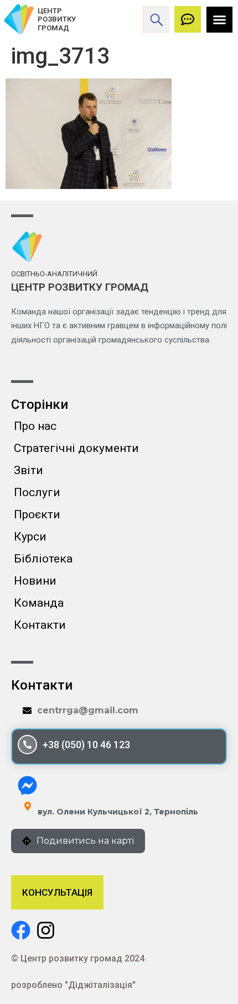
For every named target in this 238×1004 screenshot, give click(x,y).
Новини (35, 580)
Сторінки (39, 404)
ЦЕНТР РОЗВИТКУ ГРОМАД (57, 19)
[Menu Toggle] (219, 20)
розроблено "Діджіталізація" (73, 985)
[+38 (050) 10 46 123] (27, 744)
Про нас (35, 426)
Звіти (28, 470)
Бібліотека (43, 558)
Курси (30, 536)
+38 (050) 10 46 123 (86, 744)
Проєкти (37, 514)
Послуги (37, 492)
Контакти (40, 625)
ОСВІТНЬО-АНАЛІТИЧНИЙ (54, 274)
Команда (39, 602)
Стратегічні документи (76, 448)
